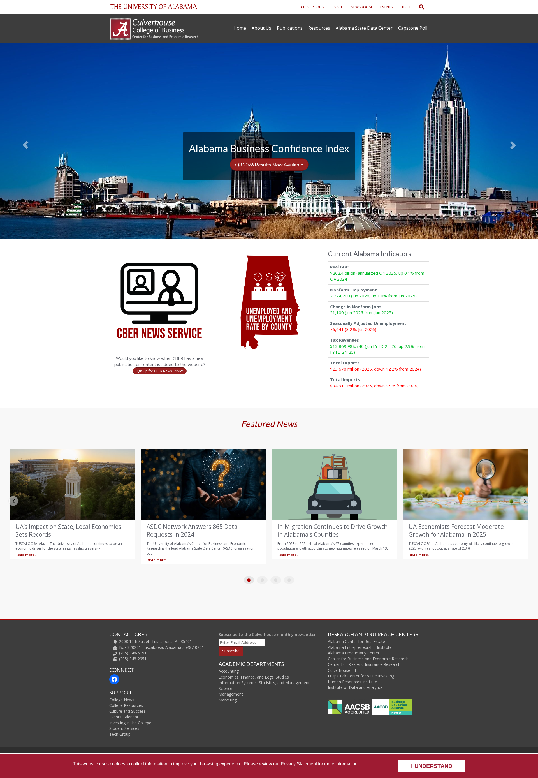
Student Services (124, 728)
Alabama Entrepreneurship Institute (360, 647)
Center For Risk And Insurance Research (364, 664)
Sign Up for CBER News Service (160, 371)
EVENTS (386, 7)
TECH (406, 7)
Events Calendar (123, 716)
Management (231, 694)
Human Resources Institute (352, 681)
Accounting (229, 671)
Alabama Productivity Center (353, 653)
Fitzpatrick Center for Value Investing (361, 676)
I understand (431, 766)
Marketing (228, 700)
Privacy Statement (299, 763)
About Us (261, 28)
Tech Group (120, 734)
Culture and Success (127, 711)
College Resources (126, 705)
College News (121, 699)
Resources (319, 28)
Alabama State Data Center (364, 28)
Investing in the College (130, 722)
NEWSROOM (361, 7)
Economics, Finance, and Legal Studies (254, 677)
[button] (40, 141)
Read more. (34, 559)
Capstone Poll (412, 28)
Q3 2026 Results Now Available (269, 164)
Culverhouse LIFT (344, 670)
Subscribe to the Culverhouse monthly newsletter (267, 634)
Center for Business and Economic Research (368, 658)
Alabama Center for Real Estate (356, 641)
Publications (290, 28)
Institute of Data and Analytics (355, 687)
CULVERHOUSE (313, 7)
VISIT (338, 7)
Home (239, 28)
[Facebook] (114, 679)
